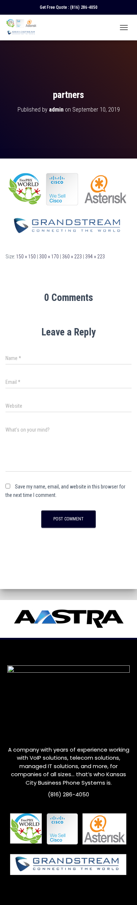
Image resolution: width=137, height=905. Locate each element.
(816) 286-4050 (84, 7)
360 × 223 (72, 256)
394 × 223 (95, 256)
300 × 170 (49, 256)
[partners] (68, 205)
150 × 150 (26, 256)
